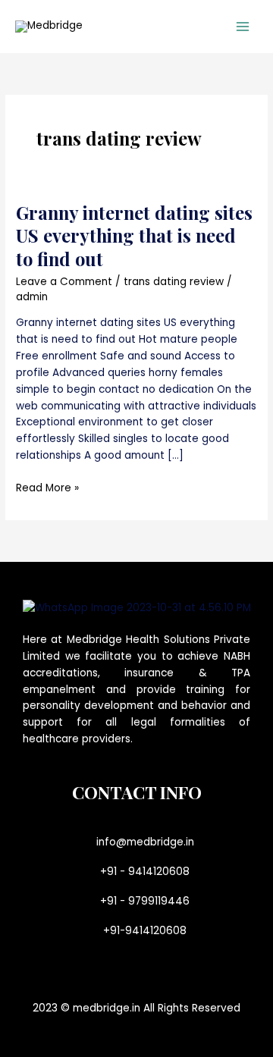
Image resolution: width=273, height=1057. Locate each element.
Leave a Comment (64, 281)
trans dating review (174, 281)
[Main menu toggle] (243, 26)
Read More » (47, 487)
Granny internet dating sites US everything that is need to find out (134, 235)
